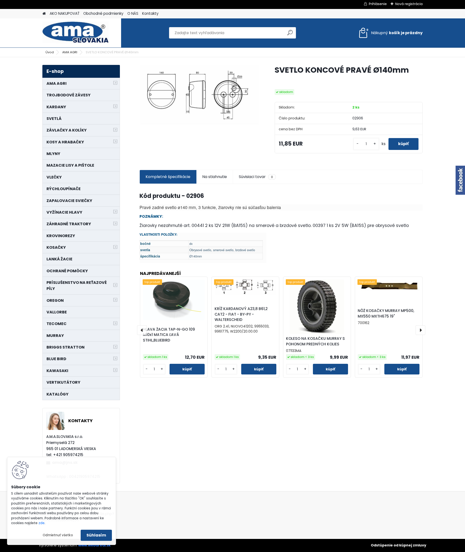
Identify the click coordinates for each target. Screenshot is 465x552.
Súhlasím (96, 535)
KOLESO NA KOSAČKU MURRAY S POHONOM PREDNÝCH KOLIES (315, 341)
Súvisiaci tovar (256, 176)
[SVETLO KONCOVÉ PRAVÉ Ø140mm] (199, 95)
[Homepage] (44, 13)
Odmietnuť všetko (58, 535)
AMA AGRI (69, 52)
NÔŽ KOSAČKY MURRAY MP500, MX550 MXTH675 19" (386, 313)
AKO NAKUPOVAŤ (64, 13)
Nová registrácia (409, 3)
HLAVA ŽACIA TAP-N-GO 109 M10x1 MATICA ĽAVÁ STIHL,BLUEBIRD (169, 335)
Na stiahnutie (214, 176)
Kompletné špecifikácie (168, 176)
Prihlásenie (378, 3)
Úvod (50, 52)
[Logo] (75, 33)
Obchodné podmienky (103, 13)
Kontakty (150, 13)
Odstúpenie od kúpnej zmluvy (398, 545)
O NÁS (132, 13)
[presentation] (142, 330)
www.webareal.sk (94, 545)
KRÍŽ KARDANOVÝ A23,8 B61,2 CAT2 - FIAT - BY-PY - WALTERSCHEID (241, 314)
